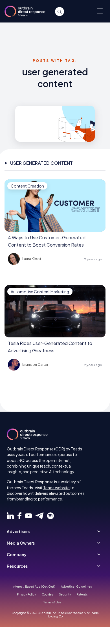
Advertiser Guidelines (76, 586)
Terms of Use (52, 602)
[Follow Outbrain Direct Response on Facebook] (19, 516)
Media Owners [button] (21, 542)
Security (65, 594)
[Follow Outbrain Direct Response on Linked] (10, 516)
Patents (82, 594)
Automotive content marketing (40, 291)
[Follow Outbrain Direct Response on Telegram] (39, 516)
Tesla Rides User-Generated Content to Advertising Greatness (50, 346)
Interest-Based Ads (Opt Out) (33, 586)
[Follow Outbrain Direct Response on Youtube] (28, 516)
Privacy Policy (26, 594)
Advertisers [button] (18, 531)
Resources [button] (17, 566)
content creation (27, 185)
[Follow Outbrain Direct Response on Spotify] (50, 516)
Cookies (47, 594)
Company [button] (17, 554)
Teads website (56, 487)
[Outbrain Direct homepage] (27, 434)
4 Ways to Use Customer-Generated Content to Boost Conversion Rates (46, 241)
